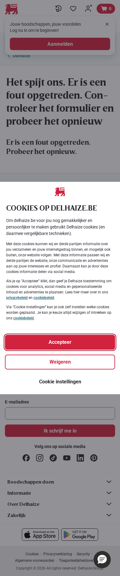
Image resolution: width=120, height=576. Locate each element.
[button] (102, 559)
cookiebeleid (44, 298)
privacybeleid (17, 298)
